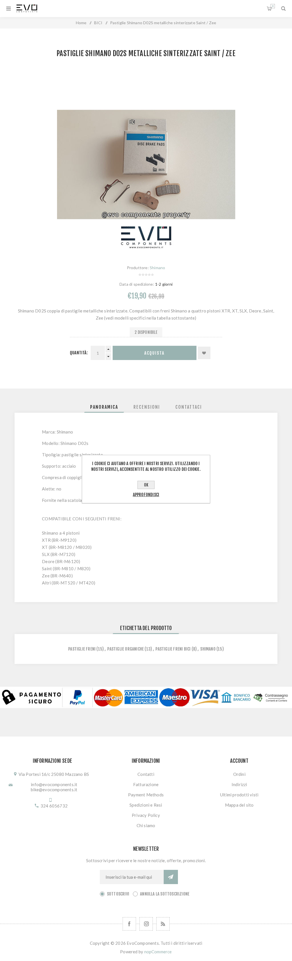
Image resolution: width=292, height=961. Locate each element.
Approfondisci (146, 494)
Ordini (239, 774)
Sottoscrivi (118, 894)
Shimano (157, 267)
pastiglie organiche (125, 649)
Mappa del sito (239, 804)
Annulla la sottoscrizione (164, 894)
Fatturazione (146, 784)
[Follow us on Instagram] (146, 924)
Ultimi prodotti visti (239, 794)
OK (146, 484)
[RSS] (163, 924)
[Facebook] (129, 924)
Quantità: (79, 352)
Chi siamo (146, 825)
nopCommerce (158, 951)
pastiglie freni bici (172, 649)
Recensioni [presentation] (146, 407)
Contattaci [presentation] (188, 407)
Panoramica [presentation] (104, 407)
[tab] (104, 407)
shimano (207, 649)
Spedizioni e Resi (145, 804)
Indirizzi (239, 784)
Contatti (145, 774)
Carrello (272, 6)
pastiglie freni (82, 649)
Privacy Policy (146, 815)
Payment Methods (146, 794)
